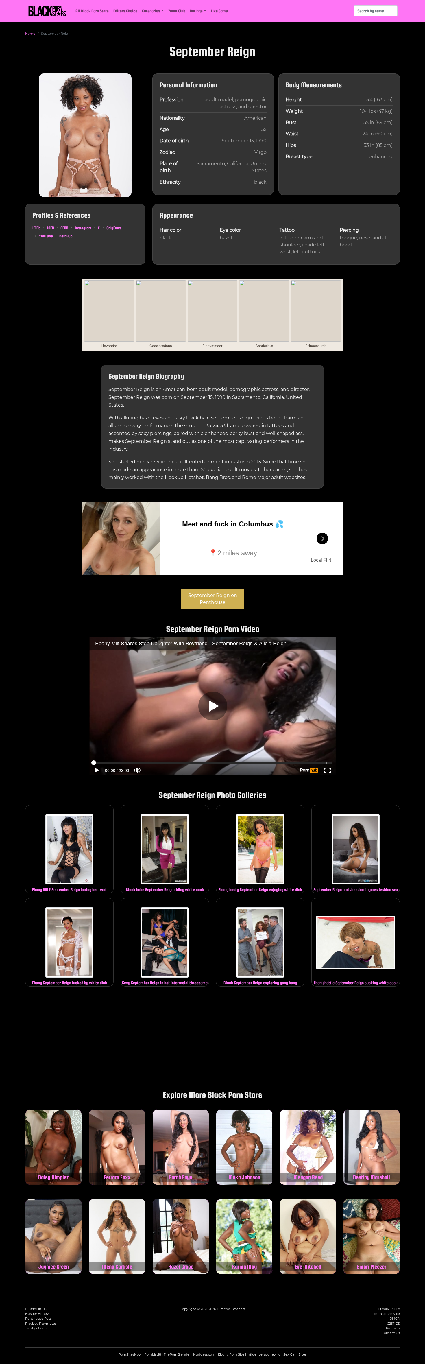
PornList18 (152, 1354)
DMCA (394, 1319)
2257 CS (393, 1323)
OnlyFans (113, 228)
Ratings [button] (196, 10)
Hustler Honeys (37, 1314)
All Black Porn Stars (92, 10)
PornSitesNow (130, 1354)
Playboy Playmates (40, 1323)
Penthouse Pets (38, 1319)
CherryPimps (35, 1309)
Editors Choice (125, 10)
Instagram (83, 228)
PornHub (66, 236)
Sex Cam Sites (294, 1354)
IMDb (36, 228)
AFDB (64, 228)
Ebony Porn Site (231, 1354)
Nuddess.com (204, 1354)
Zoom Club (176, 10)
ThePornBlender (177, 1354)
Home (30, 34)
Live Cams (219, 10)
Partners (393, 1328)
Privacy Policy (389, 1309)
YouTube (46, 236)
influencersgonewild (264, 1354)
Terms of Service (387, 1314)
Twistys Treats (36, 1328)
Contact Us (391, 1333)
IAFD (50, 228)
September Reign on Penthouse (212, 599)
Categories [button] (151, 10)
